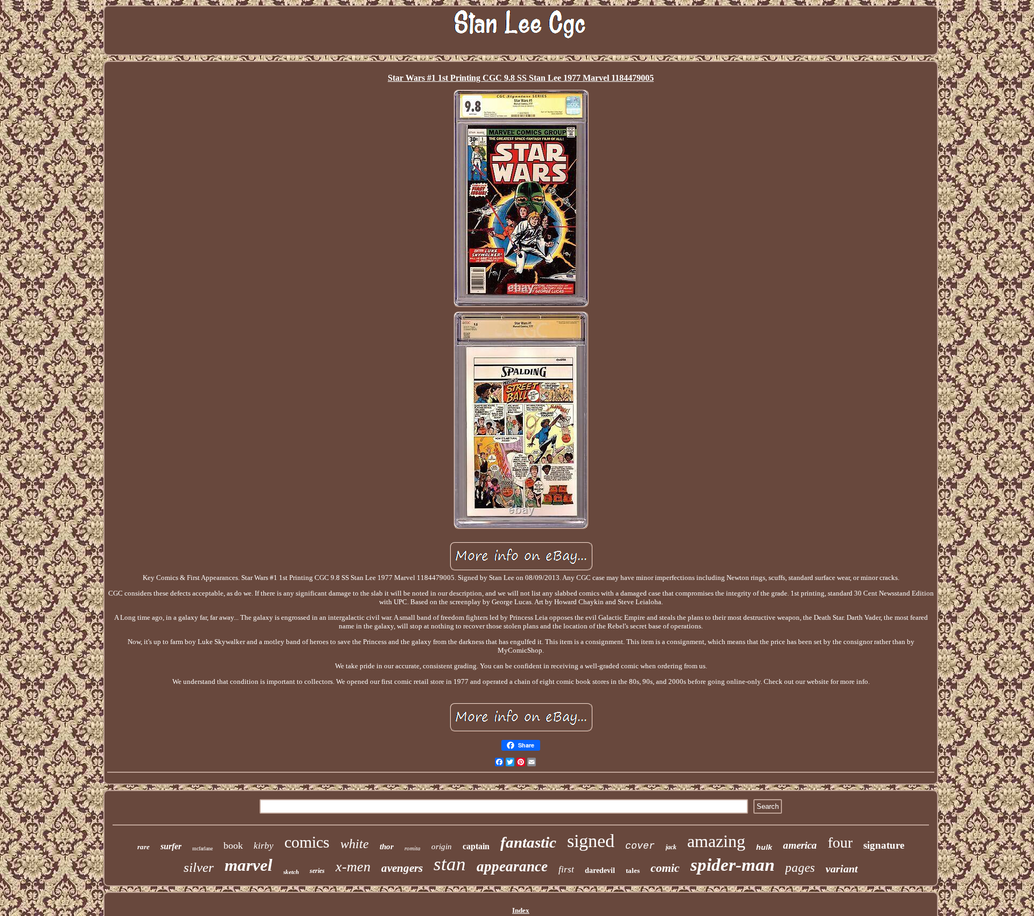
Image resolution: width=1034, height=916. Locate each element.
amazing (716, 841)
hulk (764, 847)
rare (143, 847)
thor (387, 846)
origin (441, 846)
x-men (353, 867)
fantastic (528, 842)
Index (520, 910)
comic (665, 868)
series (317, 871)
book (233, 845)
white (354, 844)
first (566, 869)
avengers (402, 868)
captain (476, 846)
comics (307, 842)
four (840, 842)
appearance (512, 866)
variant (842, 869)
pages (800, 868)
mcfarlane (202, 848)
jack (671, 847)
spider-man (732, 865)
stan (450, 864)
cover (640, 846)
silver (199, 867)
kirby (264, 846)
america (800, 845)
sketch (291, 872)
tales (633, 870)
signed (590, 841)
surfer (170, 846)
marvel (249, 865)
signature (883, 845)
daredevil (600, 870)
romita (412, 848)
